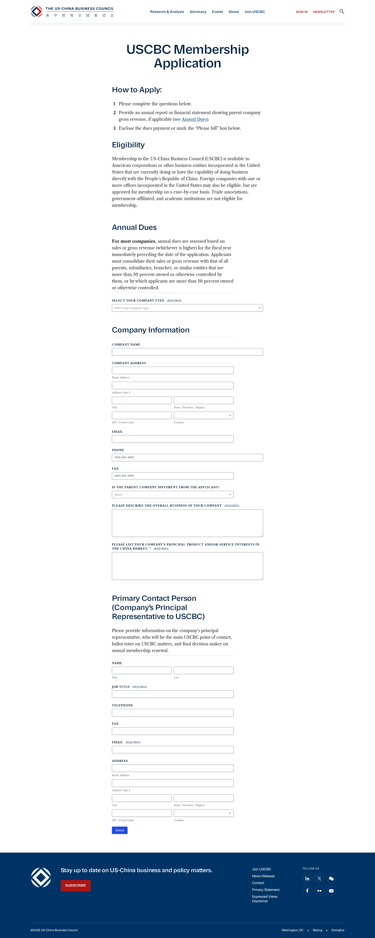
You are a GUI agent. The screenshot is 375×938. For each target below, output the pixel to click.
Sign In (302, 12)
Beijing (317, 930)
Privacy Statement (265, 890)
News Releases (263, 876)
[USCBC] (72, 11)
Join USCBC (255, 12)
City (114, 407)
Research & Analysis (167, 12)
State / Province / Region (189, 407)
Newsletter (324, 12)
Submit (119, 830)
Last (176, 677)
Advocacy (198, 12)
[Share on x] (319, 878)
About (234, 12)
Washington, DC (293, 930)
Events (217, 12)
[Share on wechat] (331, 878)
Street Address (120, 377)
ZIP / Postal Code (123, 422)
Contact (258, 883)
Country (179, 422)
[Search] (342, 11)
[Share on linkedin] (307, 878)
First (114, 677)
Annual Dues (194, 119)
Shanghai (337, 930)
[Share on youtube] (331, 890)
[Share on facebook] (307, 890)
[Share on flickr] (319, 890)
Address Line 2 (121, 392)
